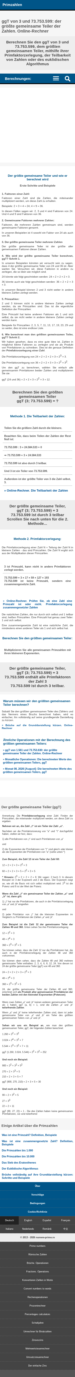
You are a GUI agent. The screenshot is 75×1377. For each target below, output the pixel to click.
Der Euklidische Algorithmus (20, 1168)
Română (47, 1228)
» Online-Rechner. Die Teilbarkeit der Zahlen (36, 490)
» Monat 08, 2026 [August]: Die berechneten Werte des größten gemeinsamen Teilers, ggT (37, 770)
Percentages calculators (37, 1314)
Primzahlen (12, 5)
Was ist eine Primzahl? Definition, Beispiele (29, 1134)
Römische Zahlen (37, 1254)
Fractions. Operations (37, 1271)
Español (47, 1220)
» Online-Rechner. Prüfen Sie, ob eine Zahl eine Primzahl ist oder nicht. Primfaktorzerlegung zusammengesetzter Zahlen (37, 604)
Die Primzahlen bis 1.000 (17, 1150)
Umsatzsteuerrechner (37, 1357)
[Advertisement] (37, 125)
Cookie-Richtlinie (37, 1211)
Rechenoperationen (37, 1297)
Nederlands (28, 1228)
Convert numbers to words (37, 1288)
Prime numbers (37, 1246)
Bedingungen (37, 1203)
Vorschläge (37, 1194)
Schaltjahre (38, 1322)
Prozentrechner (37, 1305)
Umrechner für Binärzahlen (37, 1331)
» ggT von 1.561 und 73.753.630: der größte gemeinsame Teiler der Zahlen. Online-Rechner (32, 751)
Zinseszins (37, 1340)
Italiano (9, 1228)
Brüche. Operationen (37, 1263)
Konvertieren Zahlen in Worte (37, 1280)
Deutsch (9, 1220)
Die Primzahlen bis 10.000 (18, 1156)
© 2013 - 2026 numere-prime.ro (37, 1237)
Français (65, 1220)
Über (37, 1186)
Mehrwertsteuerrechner (37, 1348)
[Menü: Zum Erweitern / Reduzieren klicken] (57, 78)
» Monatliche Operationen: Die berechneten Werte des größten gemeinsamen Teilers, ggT (37, 761)
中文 (65, 1228)
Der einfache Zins (37, 1365)
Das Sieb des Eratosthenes (19, 1162)
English (28, 1220)
